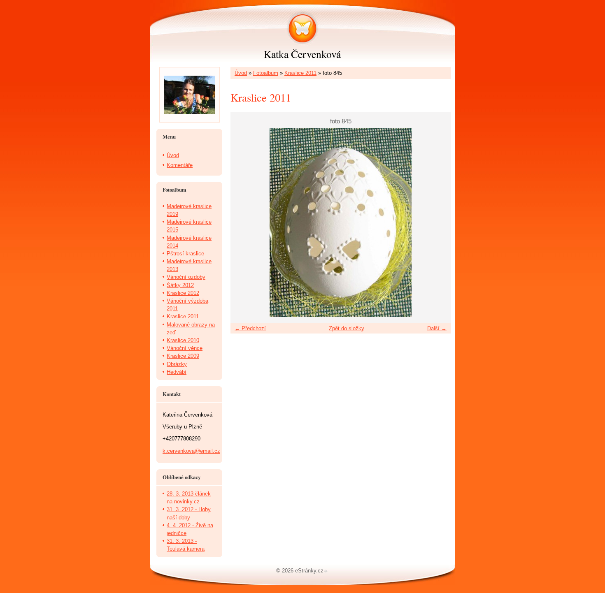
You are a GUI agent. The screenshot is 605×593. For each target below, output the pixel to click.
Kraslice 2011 (300, 73)
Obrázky (177, 364)
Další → (437, 328)
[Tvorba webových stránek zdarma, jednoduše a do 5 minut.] (326, 571)
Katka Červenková (302, 54)
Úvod (241, 73)
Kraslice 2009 (183, 356)
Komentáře (180, 165)
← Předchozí (250, 328)
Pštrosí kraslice (185, 253)
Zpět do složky (346, 328)
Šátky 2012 (180, 285)
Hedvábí (176, 372)
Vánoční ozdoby (186, 277)
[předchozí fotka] (244, 222)
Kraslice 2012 (183, 293)
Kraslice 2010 (183, 340)
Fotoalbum (265, 73)
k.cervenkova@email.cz (191, 451)
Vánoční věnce (184, 348)
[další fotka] (437, 222)
